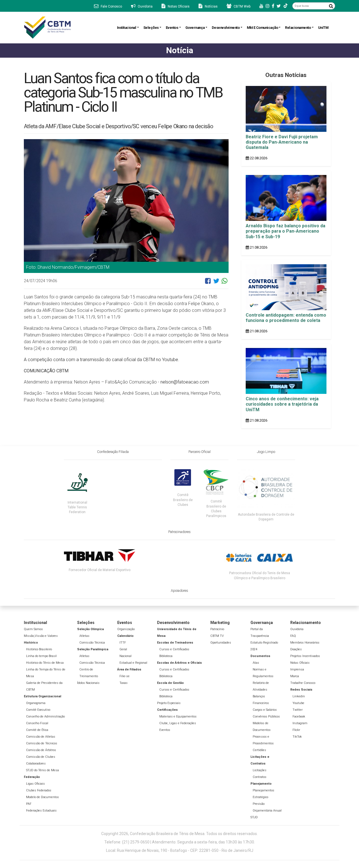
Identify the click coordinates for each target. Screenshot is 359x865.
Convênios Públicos (266, 716)
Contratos (259, 777)
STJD (254, 817)
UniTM (323, 27)
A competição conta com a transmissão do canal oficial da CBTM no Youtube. (101, 359)
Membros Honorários (304, 642)
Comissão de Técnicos (41, 743)
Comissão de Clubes (40, 757)
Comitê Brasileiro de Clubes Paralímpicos (216, 508)
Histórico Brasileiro (39, 649)
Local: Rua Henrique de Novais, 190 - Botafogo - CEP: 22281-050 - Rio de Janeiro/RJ (179, 850)
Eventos (172, 27)
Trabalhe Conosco (302, 683)
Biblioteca (165, 656)
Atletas (84, 636)
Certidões (259, 750)
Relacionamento (298, 27)
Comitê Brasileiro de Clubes (183, 499)
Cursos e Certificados (174, 649)
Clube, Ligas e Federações (177, 723)
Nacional (125, 656)
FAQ (293, 636)
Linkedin (299, 696)
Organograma (35, 703)
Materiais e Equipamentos (178, 716)
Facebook (299, 716)
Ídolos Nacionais (88, 683)
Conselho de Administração (45, 716)
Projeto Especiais (169, 703)
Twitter (298, 710)
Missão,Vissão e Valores (41, 636)
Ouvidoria (296, 629)
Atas (256, 663)
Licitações (259, 770)
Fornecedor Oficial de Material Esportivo (99, 570)
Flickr (296, 730)
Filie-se (124, 676)
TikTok (297, 736)
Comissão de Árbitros (41, 750)
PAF (28, 804)
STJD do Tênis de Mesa (42, 770)
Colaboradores (36, 763)
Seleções (151, 27)
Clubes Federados (38, 790)
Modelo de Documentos (42, 797)
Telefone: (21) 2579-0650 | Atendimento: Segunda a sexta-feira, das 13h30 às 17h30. (179, 842)
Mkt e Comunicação (262, 27)
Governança (195, 27)
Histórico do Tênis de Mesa (45, 663)
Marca (294, 676)
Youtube (298, 703)
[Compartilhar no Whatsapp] (224, 283)
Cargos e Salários (265, 710)
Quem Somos (33, 629)
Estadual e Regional (133, 663)
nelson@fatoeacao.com (184, 382)
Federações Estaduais (41, 810)
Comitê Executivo (38, 710)
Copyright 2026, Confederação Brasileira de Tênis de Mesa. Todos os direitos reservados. (179, 833)
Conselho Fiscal (37, 723)
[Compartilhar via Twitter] (216, 283)
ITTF (122, 642)
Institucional (126, 27)
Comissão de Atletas (40, 736)
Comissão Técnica (92, 642)
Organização (126, 629)
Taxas (123, 683)
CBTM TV (217, 636)
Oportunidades (220, 642)
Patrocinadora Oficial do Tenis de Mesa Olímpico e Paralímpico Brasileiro (259, 575)
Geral (123, 649)
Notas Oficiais (300, 663)
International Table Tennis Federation (77, 507)
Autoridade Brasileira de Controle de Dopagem (266, 517)
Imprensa (297, 669)
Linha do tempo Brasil (41, 656)
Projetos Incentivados (305, 656)
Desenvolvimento (226, 27)
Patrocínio (217, 629)
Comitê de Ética (37, 730)
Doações (296, 649)
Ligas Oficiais (35, 783)
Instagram (300, 723)
